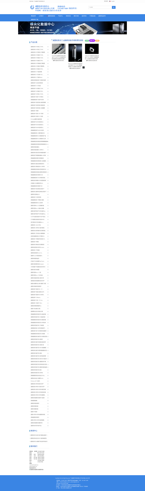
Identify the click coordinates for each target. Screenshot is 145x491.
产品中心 (60, 16)
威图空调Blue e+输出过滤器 (37, 208)
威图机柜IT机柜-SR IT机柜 (37, 113)
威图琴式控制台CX (35, 194)
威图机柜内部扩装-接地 (36, 353)
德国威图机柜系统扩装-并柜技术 (38, 322)
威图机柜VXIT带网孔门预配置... (38, 52)
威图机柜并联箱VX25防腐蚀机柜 (38, 180)
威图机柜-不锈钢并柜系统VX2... (38, 239)
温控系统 (84, 16)
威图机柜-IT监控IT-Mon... (37, 303)
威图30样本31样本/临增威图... (38, 420)
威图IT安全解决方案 (35, 308)
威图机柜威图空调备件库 (36, 422)
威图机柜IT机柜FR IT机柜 (37, 116)
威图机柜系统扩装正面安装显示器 (39, 364)
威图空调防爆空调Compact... (37, 264)
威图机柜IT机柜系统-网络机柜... (38, 105)
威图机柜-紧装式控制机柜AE (37, 163)
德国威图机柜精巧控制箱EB (37, 158)
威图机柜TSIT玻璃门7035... (37, 88)
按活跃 (87, 40)
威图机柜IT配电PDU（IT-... (37, 289)
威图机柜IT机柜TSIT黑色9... (37, 96)
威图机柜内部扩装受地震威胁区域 (39, 350)
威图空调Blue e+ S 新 (36, 272)
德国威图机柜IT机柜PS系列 (37, 99)
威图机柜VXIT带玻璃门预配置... (38, 63)
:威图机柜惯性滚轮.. (59, 58)
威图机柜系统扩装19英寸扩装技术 (39, 358)
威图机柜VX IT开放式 (36, 85)
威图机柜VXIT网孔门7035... (37, 46)
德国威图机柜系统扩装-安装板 (38, 333)
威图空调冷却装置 (35, 269)
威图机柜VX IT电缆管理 (36, 71)
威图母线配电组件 (35, 258)
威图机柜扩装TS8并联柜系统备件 (39, 331)
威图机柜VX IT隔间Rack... (37, 77)
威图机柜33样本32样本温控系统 (38, 389)
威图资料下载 (34, 19)
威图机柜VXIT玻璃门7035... (37, 55)
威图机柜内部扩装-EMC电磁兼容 (38, 347)
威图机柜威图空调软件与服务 (38, 397)
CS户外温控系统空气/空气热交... (38, 216)
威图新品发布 (102, 16)
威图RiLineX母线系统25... (37, 255)
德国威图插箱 (34, 400)
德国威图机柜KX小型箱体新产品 (38, 135)
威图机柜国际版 (34, 406)
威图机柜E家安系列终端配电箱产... (39, 152)
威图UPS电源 (34, 411)
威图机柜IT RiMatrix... (36, 297)
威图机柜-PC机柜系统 (36, 197)
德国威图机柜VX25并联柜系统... (38, 177)
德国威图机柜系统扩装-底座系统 (38, 314)
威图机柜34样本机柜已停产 (37, 383)
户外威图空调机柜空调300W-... (38, 219)
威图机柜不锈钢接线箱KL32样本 (38, 155)
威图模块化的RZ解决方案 (37, 311)
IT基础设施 (92, 16)
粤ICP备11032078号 (85, 478)
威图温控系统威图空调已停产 (38, 280)
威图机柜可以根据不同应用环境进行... (39, 441)
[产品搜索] (114, 7)
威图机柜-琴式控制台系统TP (37, 188)
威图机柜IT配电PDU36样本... (38, 294)
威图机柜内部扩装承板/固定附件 (38, 342)
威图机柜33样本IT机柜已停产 (38, 386)
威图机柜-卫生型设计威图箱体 (38, 233)
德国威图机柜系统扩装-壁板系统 (38, 319)
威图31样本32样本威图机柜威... (38, 414)
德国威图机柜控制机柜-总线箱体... (39, 161)
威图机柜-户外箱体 (35, 250)
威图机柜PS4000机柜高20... (37, 124)
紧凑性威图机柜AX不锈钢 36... (38, 236)
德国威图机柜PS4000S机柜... (38, 130)
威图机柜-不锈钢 (35, 241)
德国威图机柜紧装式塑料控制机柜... (39, 172)
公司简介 (41, 16)
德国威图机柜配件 (35, 417)
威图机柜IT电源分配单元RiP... (38, 291)
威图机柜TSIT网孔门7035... (37, 94)
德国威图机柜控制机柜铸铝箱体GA (39, 144)
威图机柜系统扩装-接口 (36, 370)
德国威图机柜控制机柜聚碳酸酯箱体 (39, 141)
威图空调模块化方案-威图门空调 (38, 283)
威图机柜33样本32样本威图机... (38, 395)
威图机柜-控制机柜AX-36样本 (38, 166)
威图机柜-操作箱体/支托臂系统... (38, 230)
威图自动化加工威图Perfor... (37, 378)
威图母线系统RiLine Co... (37, 252)
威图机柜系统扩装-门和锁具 (37, 325)
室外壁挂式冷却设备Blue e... (37, 222)
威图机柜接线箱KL (35, 147)
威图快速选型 (51, 16)
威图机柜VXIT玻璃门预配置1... (38, 66)
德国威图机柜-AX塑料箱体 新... (38, 133)
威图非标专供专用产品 (36, 425)
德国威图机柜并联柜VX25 (37, 174)
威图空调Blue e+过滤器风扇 (37, 205)
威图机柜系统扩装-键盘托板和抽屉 (39, 367)
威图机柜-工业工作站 (36, 225)
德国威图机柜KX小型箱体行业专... (39, 138)
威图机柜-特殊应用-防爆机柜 (37, 244)
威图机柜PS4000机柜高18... (37, 122)
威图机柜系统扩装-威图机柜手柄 (38, 361)
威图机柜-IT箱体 (35, 110)
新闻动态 (68, 16)
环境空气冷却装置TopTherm (37, 261)
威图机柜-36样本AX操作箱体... (38, 227)
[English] (112, 1)
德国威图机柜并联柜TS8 (36, 186)
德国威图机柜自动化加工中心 (38, 375)
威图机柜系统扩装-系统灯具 (37, 344)
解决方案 (76, 16)
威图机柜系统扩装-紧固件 (37, 339)
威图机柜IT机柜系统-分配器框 (38, 108)
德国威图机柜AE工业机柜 (37, 202)
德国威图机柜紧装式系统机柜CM (38, 169)
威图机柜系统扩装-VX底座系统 (38, 317)
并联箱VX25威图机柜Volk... (37, 183)
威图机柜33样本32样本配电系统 (38, 392)
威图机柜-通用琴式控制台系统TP (38, 191)
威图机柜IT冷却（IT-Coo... (37, 300)
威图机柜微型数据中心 (36, 305)
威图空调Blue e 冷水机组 (37, 275)
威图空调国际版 (34, 409)
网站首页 (33, 16)
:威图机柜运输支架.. (92, 58)
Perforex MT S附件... (36, 381)
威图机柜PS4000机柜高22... (37, 127)
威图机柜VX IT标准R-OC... (37, 74)
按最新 (97, 40)
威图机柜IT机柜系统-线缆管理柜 (38, 102)
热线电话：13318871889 (61, 480)
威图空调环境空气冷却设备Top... (38, 211)
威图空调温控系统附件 (36, 286)
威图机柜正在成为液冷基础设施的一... (39, 435)
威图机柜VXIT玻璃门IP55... (37, 60)
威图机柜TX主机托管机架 (37, 83)
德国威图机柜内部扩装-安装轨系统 (39, 336)
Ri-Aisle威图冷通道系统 (36, 119)
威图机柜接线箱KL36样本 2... (38, 149)
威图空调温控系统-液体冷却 (37, 278)
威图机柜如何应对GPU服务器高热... (39, 438)
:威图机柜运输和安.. (75, 66)
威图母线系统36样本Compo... (38, 247)
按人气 (92, 40)
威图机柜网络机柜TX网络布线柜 (38, 80)
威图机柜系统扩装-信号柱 (37, 372)
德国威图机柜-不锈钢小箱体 (37, 200)
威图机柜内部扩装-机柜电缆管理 (38, 356)
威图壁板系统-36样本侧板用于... (38, 328)
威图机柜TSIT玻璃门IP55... (37, 91)
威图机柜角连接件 (35, 403)
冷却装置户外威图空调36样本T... (38, 266)
